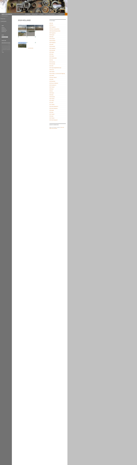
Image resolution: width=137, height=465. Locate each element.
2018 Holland (51, 92)
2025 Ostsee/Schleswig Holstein (54, 30)
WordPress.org (4, 31)
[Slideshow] (30, 48)
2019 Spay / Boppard (53, 77)
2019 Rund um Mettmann (53, 83)
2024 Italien (51, 36)
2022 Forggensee (52, 48)
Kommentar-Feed (4, 30)
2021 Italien (51, 65)
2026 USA (51, 23)
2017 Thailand (51, 104)
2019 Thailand (51, 87)
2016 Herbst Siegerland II (53, 106)
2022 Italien (51, 54)
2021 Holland (51, 56)
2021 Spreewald (52, 63)
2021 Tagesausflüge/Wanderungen (55, 67)
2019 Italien (51, 79)
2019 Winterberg (52, 81)
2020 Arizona (51, 69)
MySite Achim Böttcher (7, 14)
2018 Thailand (51, 98)
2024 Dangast (51, 34)
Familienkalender (3, 21)
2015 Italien (51, 116)
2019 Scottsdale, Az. (52, 85)
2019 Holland (51, 75)
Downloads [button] (28, 14)
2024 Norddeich (52, 38)
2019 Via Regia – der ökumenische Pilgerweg (57, 73)
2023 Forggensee (52, 42)
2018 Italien (51, 94)
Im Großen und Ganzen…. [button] (51, 14)
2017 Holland (51, 100)
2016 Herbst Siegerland (53, 108)
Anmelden (3, 27)
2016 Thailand (51, 114)
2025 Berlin (51, 25)
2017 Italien (51, 102)
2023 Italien (51, 44)
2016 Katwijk (51, 110)
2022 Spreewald (52, 50)
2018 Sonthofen (52, 96)
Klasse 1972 (35, 14)
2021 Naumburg (52, 61)
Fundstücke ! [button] (61, 14)
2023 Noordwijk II (52, 40)
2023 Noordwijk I (52, 46)
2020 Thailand (51, 71)
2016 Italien (51, 112)
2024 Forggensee (52, 32)
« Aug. (3, 52)
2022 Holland (51, 52)
